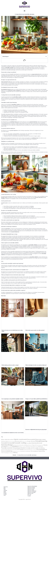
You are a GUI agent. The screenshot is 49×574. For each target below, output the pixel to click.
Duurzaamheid (31, 439)
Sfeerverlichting (20, 449)
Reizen (5, 492)
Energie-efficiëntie (31, 441)
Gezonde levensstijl (7, 443)
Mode (5, 491)
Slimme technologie (33, 449)
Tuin (4, 489)
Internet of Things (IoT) (32, 445)
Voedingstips (11, 452)
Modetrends (40, 446)
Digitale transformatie (20, 439)
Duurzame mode (18, 441)
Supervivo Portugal (31, 492)
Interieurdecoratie (37, 443)
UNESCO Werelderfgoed (5, 452)
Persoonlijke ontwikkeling (39, 448)
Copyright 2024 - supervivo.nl (24, 499)
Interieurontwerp (16, 445)
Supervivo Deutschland (32, 486)
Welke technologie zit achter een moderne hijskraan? (36, 365)
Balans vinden (4, 439)
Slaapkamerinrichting (27, 449)
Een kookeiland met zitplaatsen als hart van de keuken (13, 432)
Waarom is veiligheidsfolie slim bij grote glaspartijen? (36, 429)
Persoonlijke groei (29, 448)
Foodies (5, 494)
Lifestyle (14, 455)
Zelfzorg (15, 452)
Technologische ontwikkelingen (25, 451)
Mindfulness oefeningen (22, 446)
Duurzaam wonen (41, 439)
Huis (4, 488)
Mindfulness (15, 446)
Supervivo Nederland (31, 491)
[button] (25, 11)
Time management (34, 451)
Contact (29, 495)
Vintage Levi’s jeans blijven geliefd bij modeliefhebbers (36, 398)
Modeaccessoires (35, 446)
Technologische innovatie (16, 451)
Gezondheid (29, 443)
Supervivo (6, 486)
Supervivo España (31, 487)
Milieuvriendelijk (9, 446)
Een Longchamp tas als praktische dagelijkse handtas (12, 398)
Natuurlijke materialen (6, 448)
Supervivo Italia (30, 489)
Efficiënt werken (24, 441)
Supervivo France (31, 488)
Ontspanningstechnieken (19, 448)
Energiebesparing (41, 441)
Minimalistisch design (29, 446)
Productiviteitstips (4, 449)
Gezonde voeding (20, 443)
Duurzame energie (4, 441)
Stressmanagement (41, 449)
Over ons (29, 494)
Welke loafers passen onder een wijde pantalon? (35, 330)
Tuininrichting (41, 451)
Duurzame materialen (11, 441)
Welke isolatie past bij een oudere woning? (10, 365)
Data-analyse (11, 439)
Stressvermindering (6, 451)
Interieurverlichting (24, 445)
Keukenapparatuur (40, 445)
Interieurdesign (7, 445)
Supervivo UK (30, 493)
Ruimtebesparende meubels (12, 449)
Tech (5, 495)
